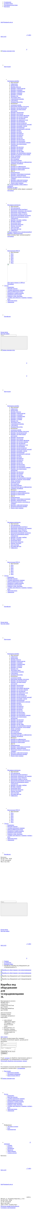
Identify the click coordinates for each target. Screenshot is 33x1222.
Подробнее (10, 190)
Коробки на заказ (12, 187)
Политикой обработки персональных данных (14, 1061)
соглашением (21, 1068)
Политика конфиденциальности (10, 1206)
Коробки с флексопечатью (15, 233)
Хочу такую (4, 1037)
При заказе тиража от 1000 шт (16, 282)
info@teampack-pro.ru (7, 1184)
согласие (7, 1058)
